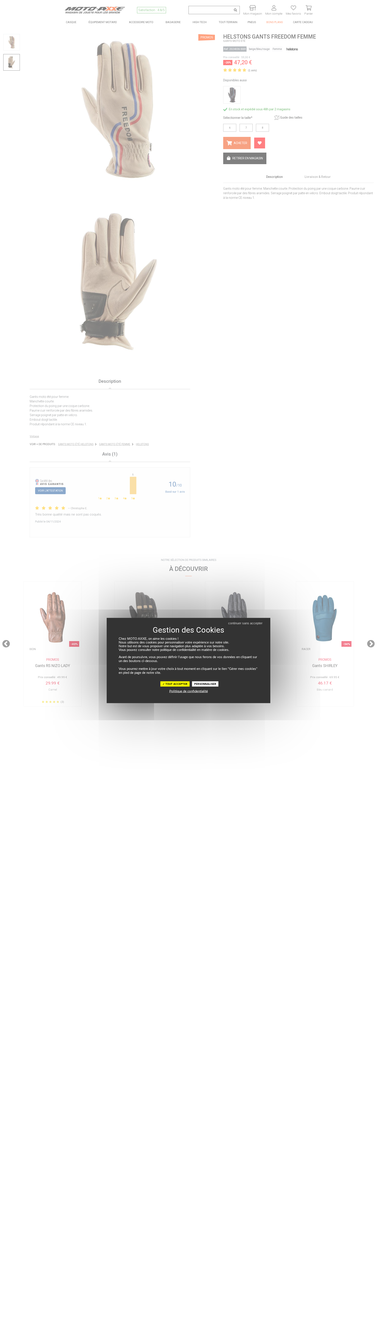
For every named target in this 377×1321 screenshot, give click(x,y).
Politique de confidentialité (188, 691)
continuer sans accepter (245, 623)
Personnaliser (205, 684)
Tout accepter (176, 684)
